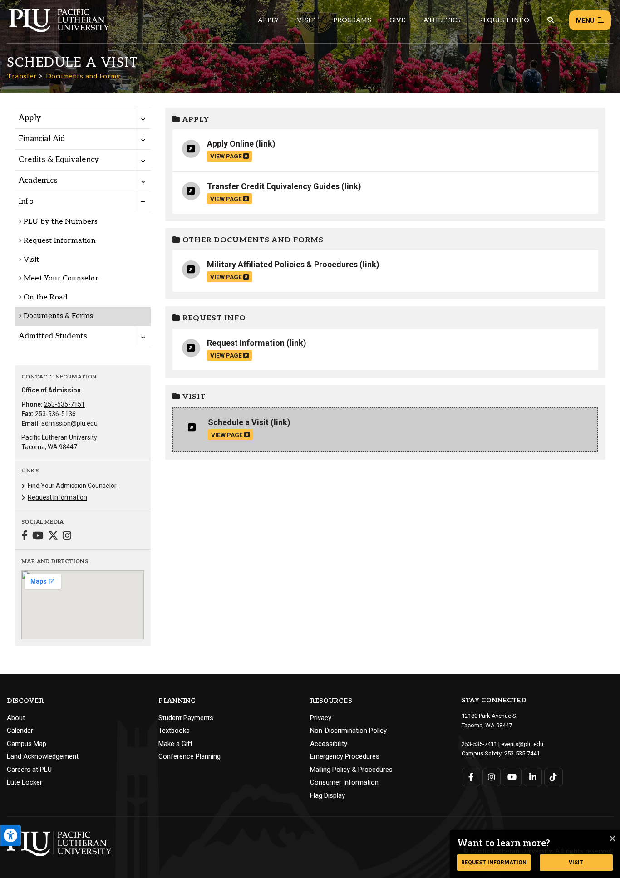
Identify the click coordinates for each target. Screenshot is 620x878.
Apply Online (230, 143)
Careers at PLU (29, 769)
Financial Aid (42, 138)
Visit (306, 20)
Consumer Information (344, 782)
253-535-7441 (522, 753)
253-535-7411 (479, 744)
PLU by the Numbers (61, 221)
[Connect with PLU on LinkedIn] (533, 777)
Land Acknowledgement (43, 756)
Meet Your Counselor (61, 278)
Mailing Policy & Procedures (351, 769)
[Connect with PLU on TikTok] (553, 777)
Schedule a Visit (238, 422)
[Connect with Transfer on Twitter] (53, 536)
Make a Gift (175, 744)
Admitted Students (53, 336)
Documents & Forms (58, 316)
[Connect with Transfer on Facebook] (24, 536)
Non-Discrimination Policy (348, 730)
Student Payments (185, 718)
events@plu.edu (522, 744)
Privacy (320, 718)
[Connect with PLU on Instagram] (491, 777)
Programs (352, 20)
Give (397, 20)
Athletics (442, 20)
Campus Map (26, 744)
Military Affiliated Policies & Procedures (282, 264)
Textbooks (174, 730)
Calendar (20, 730)
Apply (268, 20)
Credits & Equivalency (59, 159)
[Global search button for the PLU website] (550, 20)
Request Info (504, 20)
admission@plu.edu (69, 423)
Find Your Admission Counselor (72, 485)
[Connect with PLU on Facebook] (471, 777)
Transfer (22, 76)
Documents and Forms (83, 76)
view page (226, 156)
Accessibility (328, 744)
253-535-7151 (64, 404)
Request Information (60, 240)
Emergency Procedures (344, 756)
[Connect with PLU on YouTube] (512, 777)
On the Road (46, 297)
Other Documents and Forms (252, 240)
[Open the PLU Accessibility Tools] (10, 835)
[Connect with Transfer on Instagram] (67, 536)
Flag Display (327, 795)
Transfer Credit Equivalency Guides (273, 186)
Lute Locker (24, 782)
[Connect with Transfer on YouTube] (38, 536)
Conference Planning (189, 756)
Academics (38, 180)
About (16, 718)
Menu (585, 20)
